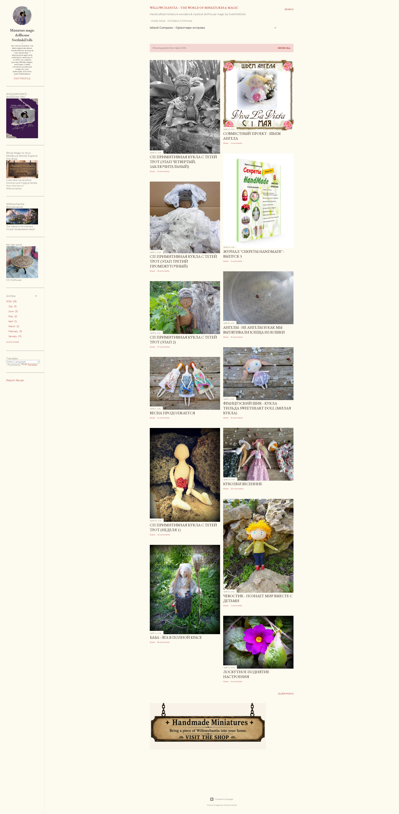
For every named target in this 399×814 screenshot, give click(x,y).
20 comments (237, 488)
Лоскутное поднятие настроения (246, 674)
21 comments (163, 171)
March (13, 326)
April (12, 321)
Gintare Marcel (230, 805)
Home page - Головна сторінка (171, 21)
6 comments (236, 681)
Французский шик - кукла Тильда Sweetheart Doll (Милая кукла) (257, 408)
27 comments (163, 347)
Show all (284, 48)
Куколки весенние (242, 483)
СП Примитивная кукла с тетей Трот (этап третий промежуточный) (183, 261)
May (12, 316)
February (14, 331)
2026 (11, 301)
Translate (32, 364)
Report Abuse (15, 380)
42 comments (163, 534)
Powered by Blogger (224, 799)
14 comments (163, 418)
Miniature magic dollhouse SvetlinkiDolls (22, 35)
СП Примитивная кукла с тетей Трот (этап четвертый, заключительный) (183, 161)
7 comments (236, 605)
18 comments (163, 642)
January (14, 336)
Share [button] (152, 171)
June (12, 311)
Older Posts (285, 693)
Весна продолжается (172, 413)
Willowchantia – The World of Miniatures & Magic (194, 8)
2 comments (236, 143)
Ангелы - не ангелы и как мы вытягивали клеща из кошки (254, 330)
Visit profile (22, 78)
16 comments (163, 271)
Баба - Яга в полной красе (176, 637)
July (12, 306)
